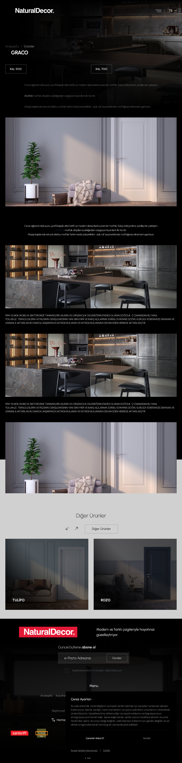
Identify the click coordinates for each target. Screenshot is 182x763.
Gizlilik (106, 750)
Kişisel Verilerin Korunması (84, 750)
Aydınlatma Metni (82, 670)
